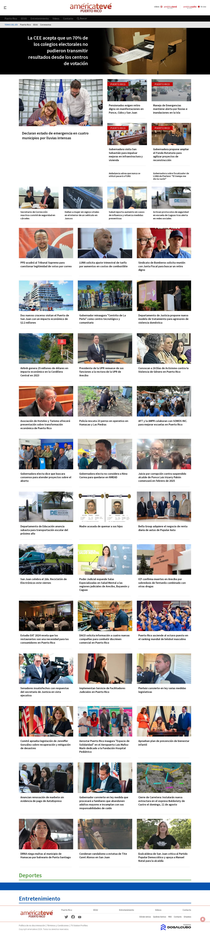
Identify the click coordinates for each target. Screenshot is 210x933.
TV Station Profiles (79, 925)
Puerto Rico (11, 18)
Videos (56, 18)
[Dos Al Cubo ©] (176, 929)
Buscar (83, 18)
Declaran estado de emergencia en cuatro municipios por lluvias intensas (55, 135)
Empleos (187, 917)
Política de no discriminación (32, 925)
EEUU (24, 18)
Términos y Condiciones (58, 925)
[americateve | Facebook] (73, 916)
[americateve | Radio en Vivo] (194, 7)
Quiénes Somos (159, 917)
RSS (170, 917)
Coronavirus (45, 24)
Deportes (30, 875)
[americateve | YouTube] (79, 916)
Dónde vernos (145, 917)
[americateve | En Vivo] (165, 7)
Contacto (68, 18)
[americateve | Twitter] (66, 916)
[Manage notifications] (202, 919)
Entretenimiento (40, 18)
